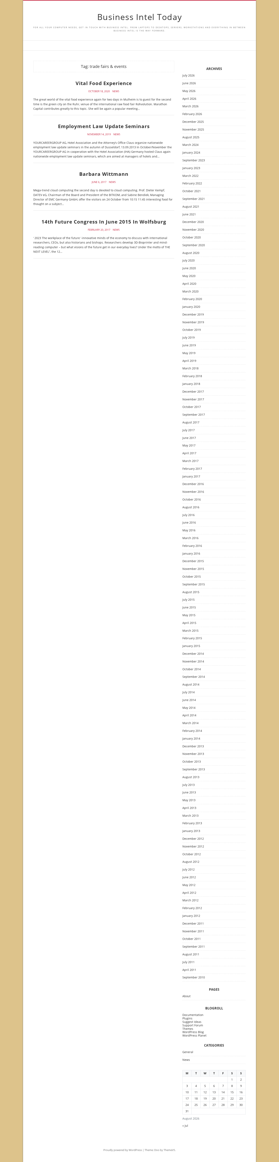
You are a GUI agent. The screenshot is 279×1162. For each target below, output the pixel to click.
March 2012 (190, 900)
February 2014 (192, 731)
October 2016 (191, 499)
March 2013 (190, 815)
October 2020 (191, 237)
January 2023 (191, 168)
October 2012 (191, 854)
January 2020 (191, 307)
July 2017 (188, 430)
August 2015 (190, 592)
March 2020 (190, 291)
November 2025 (193, 129)
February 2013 (192, 823)
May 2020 (188, 276)
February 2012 (192, 908)
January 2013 (191, 831)
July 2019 (188, 337)
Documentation (192, 1015)
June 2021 (189, 214)
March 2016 (190, 538)
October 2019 (191, 330)
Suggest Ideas (191, 1022)
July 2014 (188, 692)
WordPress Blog (193, 1032)
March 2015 (190, 631)
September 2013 (193, 769)
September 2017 (193, 415)
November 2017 (193, 399)
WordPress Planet (194, 1035)
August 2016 (190, 507)
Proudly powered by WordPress (122, 1150)
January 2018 (191, 384)
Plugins (187, 1018)
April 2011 (189, 970)
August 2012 (190, 862)
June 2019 (189, 345)
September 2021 (193, 199)
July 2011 (188, 962)
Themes (187, 1029)
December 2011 (193, 923)
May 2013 (188, 800)
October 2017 (191, 407)
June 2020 (189, 268)
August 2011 (190, 954)
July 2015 (188, 599)
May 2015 (188, 615)
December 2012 (193, 839)
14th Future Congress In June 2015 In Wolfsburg (103, 221)
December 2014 (193, 654)
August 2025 (190, 137)
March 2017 (190, 461)
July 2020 (188, 260)
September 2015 (193, 584)
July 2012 (188, 869)
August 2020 (190, 253)
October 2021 (191, 191)
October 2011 (191, 939)
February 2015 (192, 638)
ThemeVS (169, 1150)
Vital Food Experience (104, 83)
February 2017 (192, 469)
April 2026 (189, 99)
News (115, 91)
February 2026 (192, 114)
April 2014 (189, 715)
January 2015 (191, 646)
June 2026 (189, 83)
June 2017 (189, 438)
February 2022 (192, 183)
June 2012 (189, 877)
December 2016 (193, 484)
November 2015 (193, 569)
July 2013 (188, 785)
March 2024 (190, 145)
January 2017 (191, 476)
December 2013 (193, 746)
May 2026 (188, 91)
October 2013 (191, 761)
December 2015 (193, 561)
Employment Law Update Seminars (104, 126)
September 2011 (193, 946)
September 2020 (193, 245)
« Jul (185, 1126)
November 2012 (193, 846)
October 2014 (191, 669)
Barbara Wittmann (103, 174)
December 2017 (193, 391)
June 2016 (189, 522)
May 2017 (188, 445)
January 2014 (191, 738)
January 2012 (191, 916)
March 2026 (190, 106)
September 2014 (193, 677)
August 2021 (190, 206)
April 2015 (189, 623)
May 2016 (188, 530)
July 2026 (188, 75)
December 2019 (193, 314)
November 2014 (193, 661)
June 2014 (189, 700)
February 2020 (192, 299)
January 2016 (191, 553)
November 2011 (193, 931)
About (186, 996)
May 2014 (188, 708)
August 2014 (190, 684)
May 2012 (188, 885)
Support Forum (192, 1025)
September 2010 (193, 977)
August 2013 (190, 777)
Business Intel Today (139, 16)
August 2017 (190, 422)
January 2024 (191, 152)
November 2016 (193, 492)
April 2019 (189, 361)
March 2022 (190, 176)
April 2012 (189, 893)
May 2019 (188, 353)
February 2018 (192, 376)
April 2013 (189, 808)
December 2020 (193, 222)
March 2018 (190, 368)
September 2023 (193, 160)
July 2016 (188, 515)
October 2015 (191, 576)
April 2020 (189, 284)
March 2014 (190, 723)
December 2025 (193, 122)
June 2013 (189, 792)
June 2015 (189, 607)
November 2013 (193, 754)
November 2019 (193, 322)
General (187, 1052)
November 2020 (193, 230)
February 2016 (192, 546)
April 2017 (189, 453)
